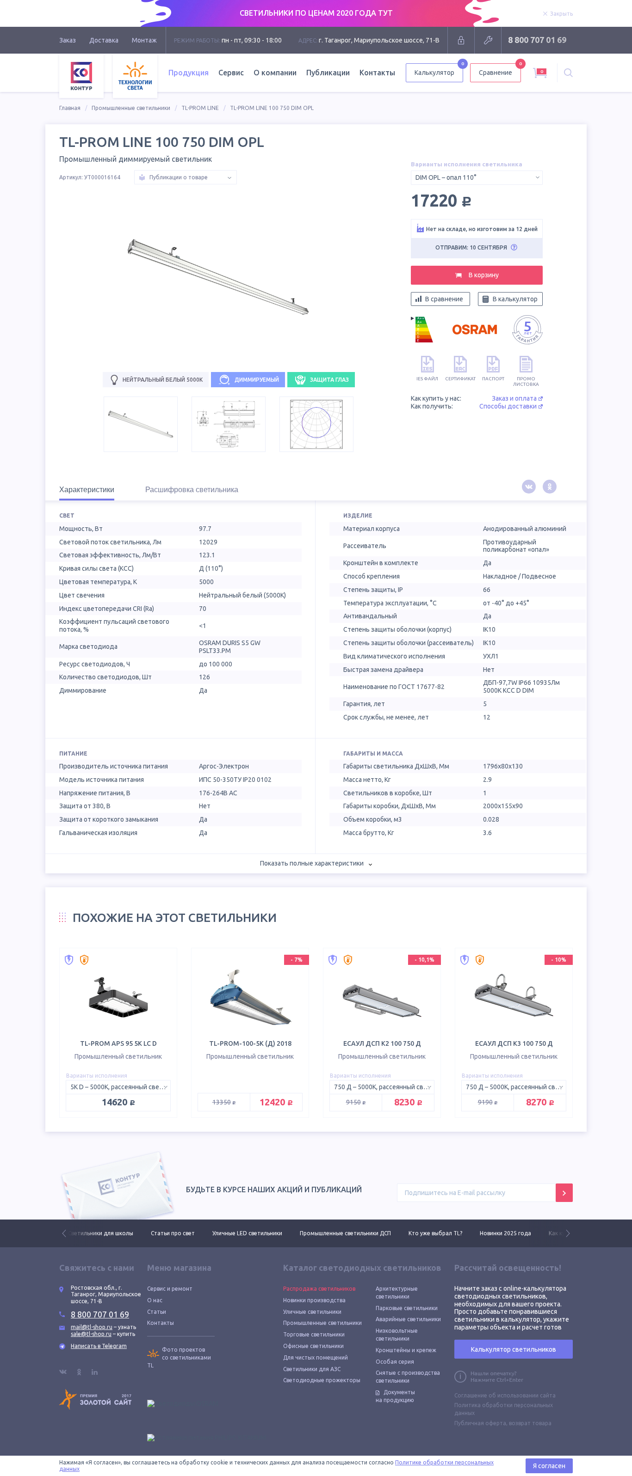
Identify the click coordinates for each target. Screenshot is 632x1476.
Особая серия (395, 1362)
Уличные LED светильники (247, 1233)
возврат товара (530, 1423)
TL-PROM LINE (200, 108)
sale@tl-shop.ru (91, 1334)
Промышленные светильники (131, 108)
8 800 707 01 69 (537, 39)
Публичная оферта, (481, 1423)
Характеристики (86, 490)
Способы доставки (508, 406)
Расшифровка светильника (191, 490)
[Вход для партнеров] (461, 40)
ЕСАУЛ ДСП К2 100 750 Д (382, 1043)
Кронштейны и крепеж (406, 1350)
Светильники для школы (100, 1233)
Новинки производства (314, 1300)
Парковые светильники (407, 1308)
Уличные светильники (312, 1312)
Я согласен (549, 1466)
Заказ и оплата (514, 398)
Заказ (67, 40)
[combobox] (477, 178)
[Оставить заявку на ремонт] (488, 40)
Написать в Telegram (99, 1346)
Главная (70, 108)
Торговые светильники (314, 1334)
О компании (275, 72)
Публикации (328, 72)
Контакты (377, 72)
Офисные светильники (313, 1346)
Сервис (231, 72)
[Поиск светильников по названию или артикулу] (568, 72)
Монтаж (144, 40)
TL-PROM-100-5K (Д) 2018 (250, 1043)
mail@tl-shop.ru (91, 1327)
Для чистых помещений (315, 1357)
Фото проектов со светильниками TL (179, 1357)
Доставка (103, 40)
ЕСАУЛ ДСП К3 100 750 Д (514, 1043)
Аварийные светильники (408, 1319)
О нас (154, 1300)
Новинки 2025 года (505, 1233)
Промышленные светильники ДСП (345, 1233)
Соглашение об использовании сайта (505, 1395)
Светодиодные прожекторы (321, 1380)
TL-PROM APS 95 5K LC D (118, 1043)
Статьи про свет (173, 1233)
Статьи (156, 1312)
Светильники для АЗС (312, 1369)
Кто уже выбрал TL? (435, 1233)
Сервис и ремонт (169, 1289)
